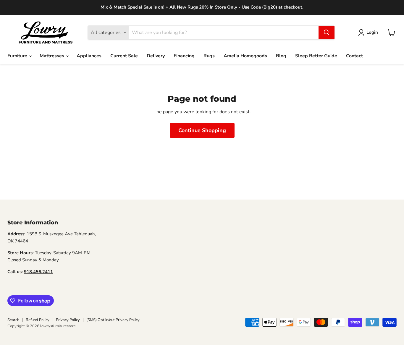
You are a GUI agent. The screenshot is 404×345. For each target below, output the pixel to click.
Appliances (89, 56)
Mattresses (52, 56)
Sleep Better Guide (316, 56)
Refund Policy (37, 320)
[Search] (326, 32)
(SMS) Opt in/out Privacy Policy (113, 320)
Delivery (156, 56)
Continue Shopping (202, 130)
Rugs (209, 56)
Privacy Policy (68, 320)
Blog (281, 56)
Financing (184, 56)
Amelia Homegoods (245, 56)
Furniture (17, 56)
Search (13, 320)
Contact (354, 56)
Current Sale (124, 56)
